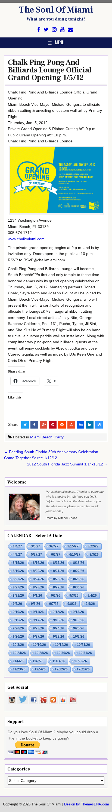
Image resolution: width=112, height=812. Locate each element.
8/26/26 (78, 579)
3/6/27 (35, 546)
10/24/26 (19, 653)
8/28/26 (38, 587)
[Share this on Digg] (80, 425)
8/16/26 (38, 563)
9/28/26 (58, 636)
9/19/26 (78, 620)
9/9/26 (90, 604)
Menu (59, 42)
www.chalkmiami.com (26, 239)
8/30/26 (78, 587)
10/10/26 (39, 645)
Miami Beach (41, 437)
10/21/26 (83, 645)
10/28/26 (41, 653)
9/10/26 (18, 612)
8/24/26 (38, 579)
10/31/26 (85, 653)
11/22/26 (80, 661)
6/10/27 (74, 554)
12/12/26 (61, 669)
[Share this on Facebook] (34, 425)
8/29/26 (58, 587)
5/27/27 (36, 554)
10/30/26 (63, 653)
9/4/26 (92, 595)
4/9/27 (17, 554)
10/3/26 (18, 645)
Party (59, 437)
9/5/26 (17, 604)
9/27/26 (38, 636)
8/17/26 (58, 563)
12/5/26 (40, 669)
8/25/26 (58, 579)
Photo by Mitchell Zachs (61, 518)
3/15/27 (73, 546)
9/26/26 (18, 636)
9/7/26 (53, 604)
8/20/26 (38, 571)
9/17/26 (38, 620)
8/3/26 (94, 554)
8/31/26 (18, 595)
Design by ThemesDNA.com (86, 804)
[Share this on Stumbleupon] (71, 425)
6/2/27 (55, 554)
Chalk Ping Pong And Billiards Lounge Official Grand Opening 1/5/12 (49, 70)
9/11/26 (38, 612)
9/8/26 (72, 604)
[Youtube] (62, 30)
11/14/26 (58, 661)
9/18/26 (58, 620)
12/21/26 (83, 669)
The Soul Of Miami (56, 9)
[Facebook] (38, 30)
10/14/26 (61, 645)
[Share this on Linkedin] (90, 425)
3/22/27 (93, 546)
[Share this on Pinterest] (53, 425)
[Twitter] (46, 30)
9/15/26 (18, 620)
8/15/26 (18, 563)
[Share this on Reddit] (62, 425)
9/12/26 (58, 612)
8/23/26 (18, 579)
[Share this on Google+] (43, 425)
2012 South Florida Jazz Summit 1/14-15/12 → (67, 464)
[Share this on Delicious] (99, 425)
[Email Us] (70, 30)
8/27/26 (18, 587)
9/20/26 (18, 628)
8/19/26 (18, 571)
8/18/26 (78, 563)
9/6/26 (35, 604)
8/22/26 (78, 571)
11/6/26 (18, 661)
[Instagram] (54, 30)
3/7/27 (53, 546)
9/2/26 (55, 595)
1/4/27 (17, 546)
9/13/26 (78, 612)
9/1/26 (37, 595)
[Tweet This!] (25, 425)
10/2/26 (78, 636)
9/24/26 (58, 628)
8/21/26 (58, 571)
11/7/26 (38, 661)
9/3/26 (74, 595)
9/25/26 (78, 628)
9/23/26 (38, 628)
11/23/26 (19, 669)
